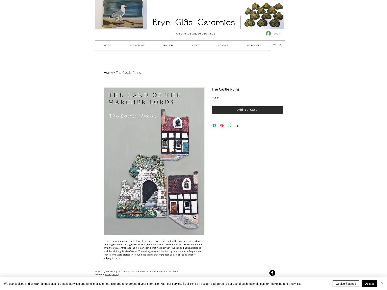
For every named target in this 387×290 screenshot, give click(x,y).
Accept (369, 284)
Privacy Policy (112, 274)
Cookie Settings (346, 284)
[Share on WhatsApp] (229, 125)
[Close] (382, 283)
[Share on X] (237, 125)
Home (108, 72)
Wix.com (173, 271)
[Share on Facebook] (214, 125)
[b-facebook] (272, 273)
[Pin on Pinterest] (222, 125)
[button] (277, 45)
